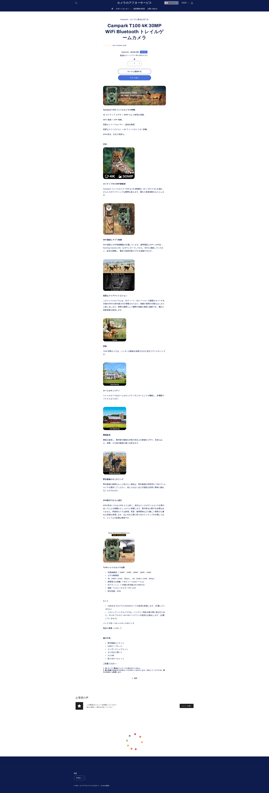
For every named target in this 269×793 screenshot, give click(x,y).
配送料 (122, 55)
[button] (76, 2)
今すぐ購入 (134, 78)
